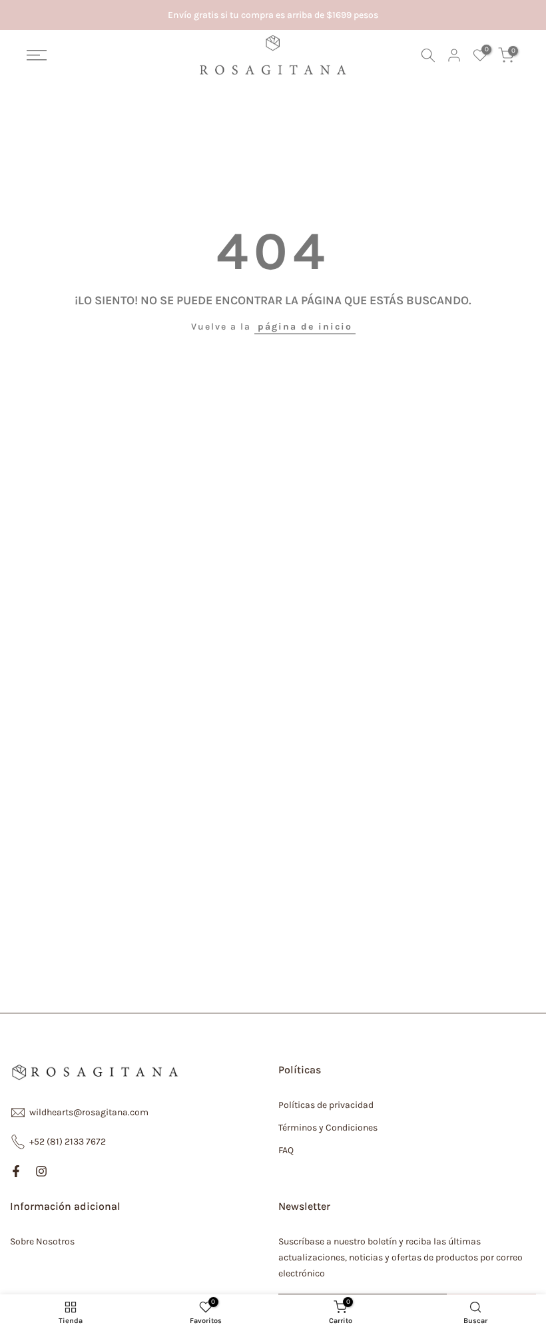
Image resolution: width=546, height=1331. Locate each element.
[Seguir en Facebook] (16, 1171)
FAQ (286, 1150)
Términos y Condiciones (328, 1127)
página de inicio (305, 326)
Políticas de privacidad (326, 1105)
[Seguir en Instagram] (41, 1171)
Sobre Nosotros (42, 1241)
